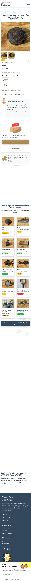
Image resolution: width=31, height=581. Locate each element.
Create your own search (15, 142)
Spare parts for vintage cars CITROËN (12, 10)
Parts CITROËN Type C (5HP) (11, 11)
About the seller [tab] (16, 90)
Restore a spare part (7, 533)
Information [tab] (5, 90)
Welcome (2, 10)
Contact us (5, 520)
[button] (29, 36)
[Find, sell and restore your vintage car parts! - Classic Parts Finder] (6, 4)
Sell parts (4, 531)
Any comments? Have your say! (19, 115)
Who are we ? (6, 518)
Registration (5, 543)
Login (3, 541)
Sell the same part (15, 148)
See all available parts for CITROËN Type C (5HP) (15, 324)
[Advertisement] (15, 185)
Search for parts (6, 528)
